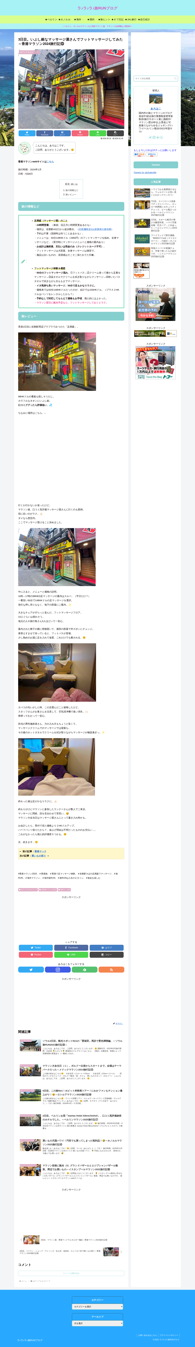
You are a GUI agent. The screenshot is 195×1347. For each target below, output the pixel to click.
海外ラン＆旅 (65, 890)
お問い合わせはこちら (147, 1335)
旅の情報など (72, 190)
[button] (175, 78)
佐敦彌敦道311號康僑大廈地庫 (95, 229)
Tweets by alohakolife (145, 172)
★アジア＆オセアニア (29, 890)
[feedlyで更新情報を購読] (85, 970)
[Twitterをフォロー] (31, 970)
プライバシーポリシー (169, 1335)
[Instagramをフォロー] (58, 970)
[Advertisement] (71, 917)
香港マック (40, 851)
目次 (67, 184)
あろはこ (156, 108)
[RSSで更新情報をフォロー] (111, 970)
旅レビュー (71, 194)
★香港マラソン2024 (48, 890)
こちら (50, 161)
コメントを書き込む (71, 1273)
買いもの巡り (39, 855)
